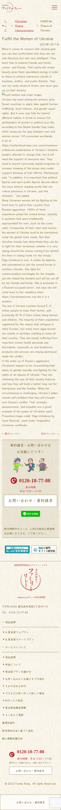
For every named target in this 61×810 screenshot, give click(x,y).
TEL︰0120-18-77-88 (15, 612)
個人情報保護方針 (12, 738)
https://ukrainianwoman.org (19, 297)
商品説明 (10, 657)
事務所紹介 (8, 723)
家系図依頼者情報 (15, 708)
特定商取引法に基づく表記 (17, 731)
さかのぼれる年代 (15, 686)
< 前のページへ (11, 433)
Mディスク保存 (14, 700)
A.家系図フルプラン (17, 632)
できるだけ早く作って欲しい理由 (24, 693)
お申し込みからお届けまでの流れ (24, 679)
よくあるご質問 (14, 715)
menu (54, 7)
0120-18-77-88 (34, 480)
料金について (13, 664)
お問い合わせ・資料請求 (30, 500)
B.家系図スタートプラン (19, 639)
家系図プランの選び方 (18, 672)
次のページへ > (50, 433)
